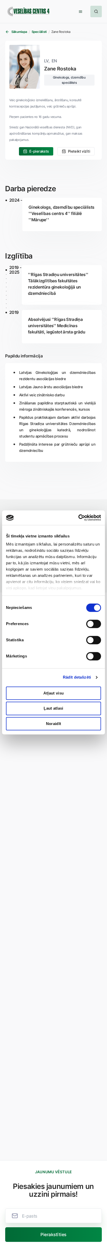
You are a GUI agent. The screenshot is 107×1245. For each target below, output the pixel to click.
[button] (80, 11)
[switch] (93, 624)
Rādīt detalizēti (77, 677)
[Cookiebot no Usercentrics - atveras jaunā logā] (78, 517)
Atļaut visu (53, 693)
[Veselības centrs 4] (28, 11)
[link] (36, 151)
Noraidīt (53, 723)
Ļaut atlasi (53, 708)
